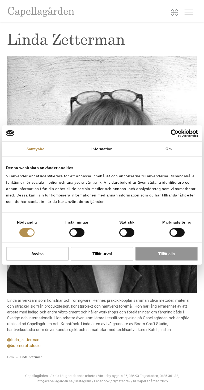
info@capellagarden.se (55, 381)
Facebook (102, 381)
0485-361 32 (169, 376)
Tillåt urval (102, 253)
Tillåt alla (166, 253)
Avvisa (37, 253)
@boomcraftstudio (24, 345)
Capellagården (40, 12)
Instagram (83, 381)
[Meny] (189, 13)
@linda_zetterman (23, 339)
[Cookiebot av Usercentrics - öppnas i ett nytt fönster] (174, 133)
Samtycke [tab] (35, 148)
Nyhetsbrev (121, 381)
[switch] (76, 232)
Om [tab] (168, 148)
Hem (10, 357)
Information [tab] (102, 148)
